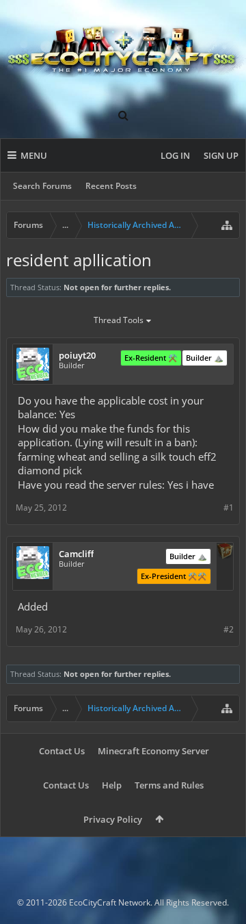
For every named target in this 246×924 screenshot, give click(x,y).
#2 (228, 629)
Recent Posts (111, 186)
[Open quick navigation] (227, 225)
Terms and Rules (169, 785)
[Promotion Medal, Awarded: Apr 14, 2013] (225, 552)
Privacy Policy (112, 819)
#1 (228, 507)
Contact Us (62, 751)
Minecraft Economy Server (153, 751)
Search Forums (42, 186)
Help (112, 785)
